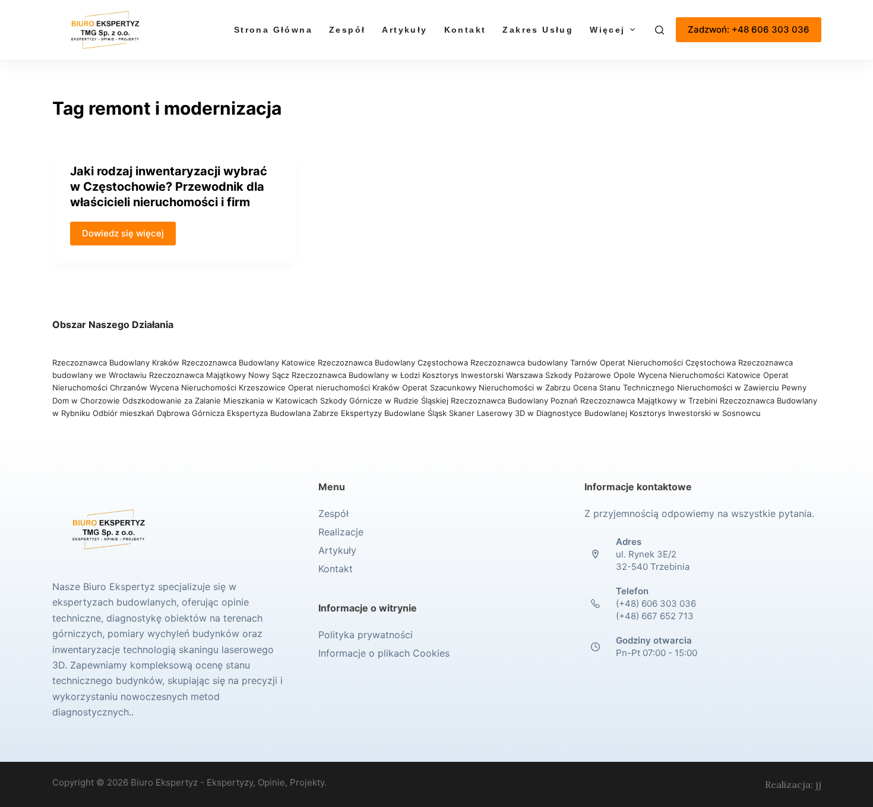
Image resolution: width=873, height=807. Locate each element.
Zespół (347, 29)
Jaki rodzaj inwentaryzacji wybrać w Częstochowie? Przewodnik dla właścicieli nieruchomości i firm (168, 186)
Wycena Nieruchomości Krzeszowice (219, 387)
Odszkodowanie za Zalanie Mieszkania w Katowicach (221, 400)
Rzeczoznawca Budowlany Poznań (515, 400)
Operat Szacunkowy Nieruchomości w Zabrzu (487, 387)
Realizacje (340, 532)
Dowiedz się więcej (123, 233)
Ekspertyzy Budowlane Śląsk (394, 413)
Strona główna (273, 29)
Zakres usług (537, 29)
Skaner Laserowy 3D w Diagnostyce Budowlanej (538, 413)
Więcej (607, 29)
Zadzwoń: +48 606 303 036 (748, 29)
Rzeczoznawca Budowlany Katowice (248, 362)
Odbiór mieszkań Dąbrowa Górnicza (160, 413)
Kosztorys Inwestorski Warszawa (482, 375)
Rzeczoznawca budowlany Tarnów (533, 362)
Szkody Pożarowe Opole (591, 375)
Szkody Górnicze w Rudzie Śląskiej (384, 400)
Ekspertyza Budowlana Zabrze (283, 413)
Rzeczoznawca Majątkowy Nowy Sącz (220, 375)
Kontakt (465, 29)
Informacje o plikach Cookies (384, 653)
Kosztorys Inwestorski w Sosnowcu (696, 413)
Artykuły (404, 29)
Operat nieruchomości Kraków (344, 387)
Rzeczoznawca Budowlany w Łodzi (357, 375)
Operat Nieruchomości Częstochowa (668, 362)
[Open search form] (659, 30)
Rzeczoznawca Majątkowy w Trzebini (648, 400)
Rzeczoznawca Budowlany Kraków (115, 362)
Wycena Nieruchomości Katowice (699, 375)
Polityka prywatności (365, 635)
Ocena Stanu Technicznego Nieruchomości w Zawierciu (676, 387)
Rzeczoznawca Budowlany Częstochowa (393, 362)
